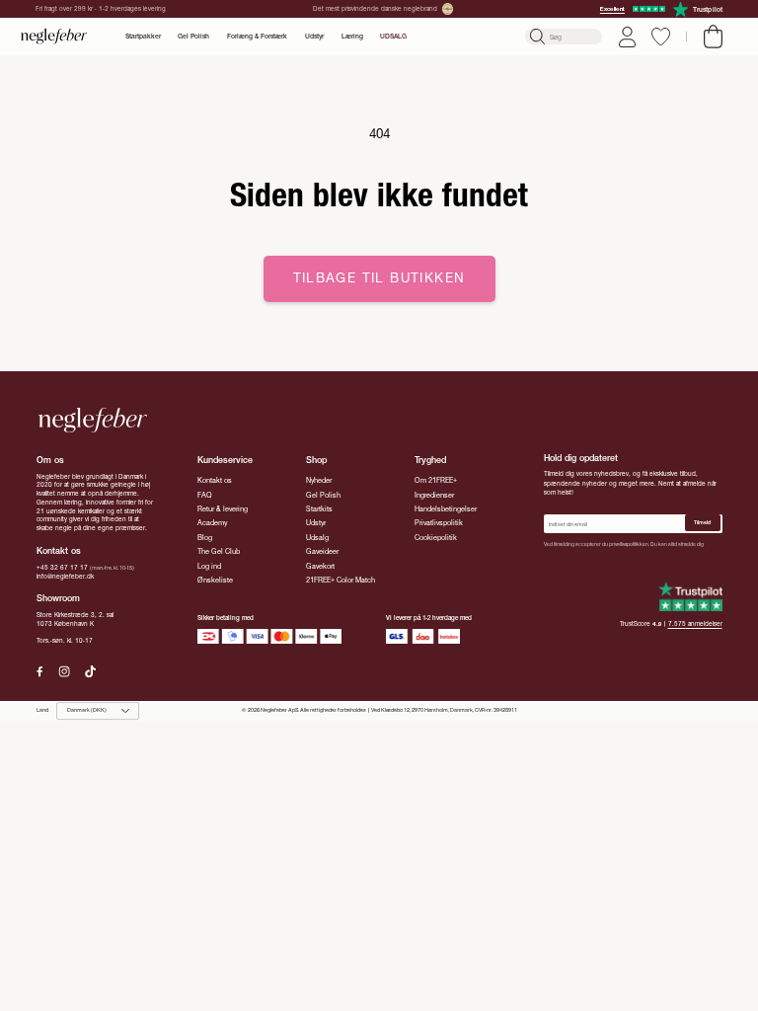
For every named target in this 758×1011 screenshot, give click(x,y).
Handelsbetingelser (446, 509)
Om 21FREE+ (436, 480)
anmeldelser (695, 624)
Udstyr (314, 36)
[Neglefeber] (54, 36)
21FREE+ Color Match (340, 580)
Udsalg (317, 537)
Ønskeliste (215, 580)
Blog (204, 537)
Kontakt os (214, 480)
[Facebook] (40, 671)
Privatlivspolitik (439, 522)
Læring (352, 36)
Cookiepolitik (436, 537)
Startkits (319, 509)
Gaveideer (322, 551)
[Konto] (627, 37)
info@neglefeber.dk (65, 577)
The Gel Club (218, 551)
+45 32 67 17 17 (62, 568)
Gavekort (320, 566)
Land (42, 710)
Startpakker (143, 36)
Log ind (209, 566)
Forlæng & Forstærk (257, 36)
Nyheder (319, 480)
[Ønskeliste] (660, 36)
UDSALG (393, 36)
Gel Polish (193, 36)
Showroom (58, 597)
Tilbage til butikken (379, 278)
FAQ (204, 495)
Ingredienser (434, 495)
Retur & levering (222, 509)
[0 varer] (713, 36)
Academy (212, 522)
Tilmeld (702, 522)
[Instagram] (64, 671)
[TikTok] (90, 671)
